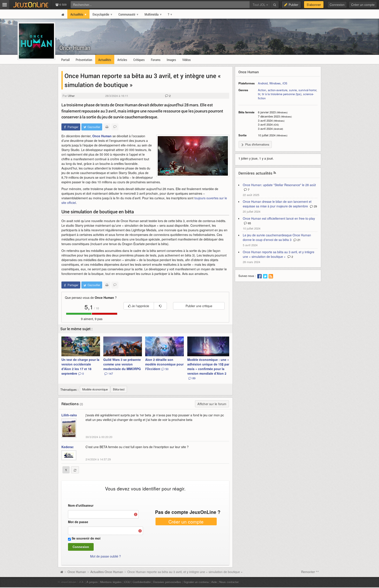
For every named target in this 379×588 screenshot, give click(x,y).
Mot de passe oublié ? (105, 556)
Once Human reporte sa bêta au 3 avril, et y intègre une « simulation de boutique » (278, 254)
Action (262, 90)
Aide (214, 582)
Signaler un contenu (196, 582)
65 (249, 223)
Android (263, 83)
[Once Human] (193, 156)
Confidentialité (142, 582)
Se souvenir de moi (86, 538)
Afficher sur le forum (211, 404)
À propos (92, 582)
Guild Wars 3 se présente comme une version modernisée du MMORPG (122, 366)
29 (315, 206)
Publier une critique (199, 306)
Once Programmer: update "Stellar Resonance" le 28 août (279, 185)
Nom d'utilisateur (80, 505)
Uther (71, 96)
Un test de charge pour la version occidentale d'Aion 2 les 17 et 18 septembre (80, 366)
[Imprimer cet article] (106, 126)
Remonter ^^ (310, 572)
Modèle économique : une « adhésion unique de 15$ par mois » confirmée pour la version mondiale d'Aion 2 (208, 368)
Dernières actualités (255, 173)
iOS (284, 83)
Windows (275, 83)
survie (293, 90)
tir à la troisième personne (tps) (281, 94)
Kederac (67, 447)
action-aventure (277, 90)
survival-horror (307, 90)
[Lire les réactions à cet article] (114, 126)
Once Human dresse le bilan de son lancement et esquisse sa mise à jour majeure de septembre (277, 203)
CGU (127, 582)
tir (259, 94)
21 (298, 240)
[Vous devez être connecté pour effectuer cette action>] (160, 306)
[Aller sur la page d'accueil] (61, 572)
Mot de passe (78, 522)
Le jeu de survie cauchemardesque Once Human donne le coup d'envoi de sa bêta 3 (277, 237)
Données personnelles (167, 582)
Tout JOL (259, 4)
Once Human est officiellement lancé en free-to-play (279, 218)
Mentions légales (111, 582)
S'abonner (314, 4)
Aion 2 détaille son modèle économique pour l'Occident (164, 364)
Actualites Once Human (106, 572)
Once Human (74, 48)
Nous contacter (229, 582)
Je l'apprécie (140, 306)
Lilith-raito (69, 415)
